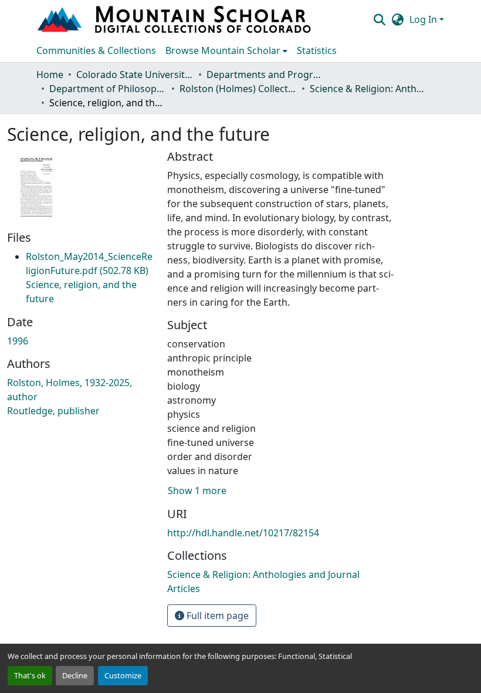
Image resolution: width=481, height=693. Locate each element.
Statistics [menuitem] (317, 50)
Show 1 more (197, 490)
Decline (74, 675)
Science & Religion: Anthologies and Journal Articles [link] (368, 88)
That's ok (30, 675)
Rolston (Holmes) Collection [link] (238, 88)
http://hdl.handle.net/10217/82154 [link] (243, 532)
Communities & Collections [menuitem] (96, 50)
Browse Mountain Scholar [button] (222, 50)
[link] (89, 277)
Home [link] (49, 74)
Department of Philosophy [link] (108, 88)
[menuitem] (226, 50)
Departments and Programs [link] (265, 74)
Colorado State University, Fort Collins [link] (135, 74)
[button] (175, 19)
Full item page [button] (216, 615)
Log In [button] (424, 19)
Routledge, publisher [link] (53, 410)
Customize (122, 675)
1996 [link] (17, 340)
